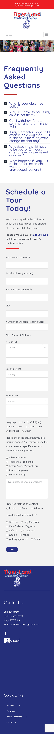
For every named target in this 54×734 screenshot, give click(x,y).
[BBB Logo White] (12, 638)
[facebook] (5, 633)
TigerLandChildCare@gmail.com (27, 5)
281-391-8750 (31, 3)
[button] (27, 105)
